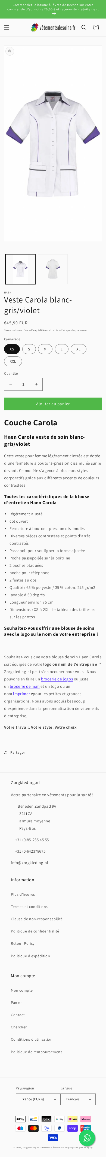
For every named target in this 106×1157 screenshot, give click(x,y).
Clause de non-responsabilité (37, 918)
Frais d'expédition (35, 330)
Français (72, 1099)
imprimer (21, 693)
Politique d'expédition (30, 955)
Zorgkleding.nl (31, 1147)
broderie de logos (57, 679)
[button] (7, 28)
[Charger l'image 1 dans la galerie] (20, 269)
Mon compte (22, 990)
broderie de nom (25, 686)
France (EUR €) (32, 1099)
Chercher (19, 1027)
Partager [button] (17, 752)
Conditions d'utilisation (31, 1039)
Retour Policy (23, 943)
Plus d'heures (23, 894)
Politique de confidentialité (35, 931)
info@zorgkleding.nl (29, 862)
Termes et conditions (29, 906)
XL (78, 349)
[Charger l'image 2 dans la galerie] (53, 269)
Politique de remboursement (36, 1051)
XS (12, 349)
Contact (18, 1014)
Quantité (11, 373)
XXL (13, 361)
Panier (16, 1002)
